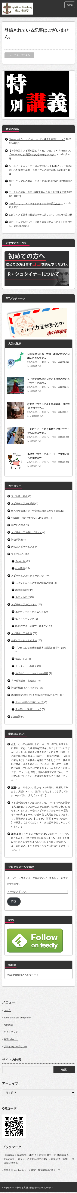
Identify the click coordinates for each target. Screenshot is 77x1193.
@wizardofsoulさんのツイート (23, 974)
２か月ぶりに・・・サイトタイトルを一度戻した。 (36, 203)
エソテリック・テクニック (29, 611)
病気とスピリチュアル (23, 546)
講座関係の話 (22, 590)
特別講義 (8, 1025)
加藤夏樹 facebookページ (17, 1170)
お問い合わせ (11, 1039)
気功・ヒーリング (24, 618)
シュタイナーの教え (26, 666)
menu (70, 5)
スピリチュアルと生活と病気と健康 (34, 583)
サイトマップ (11, 1032)
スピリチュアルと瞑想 (23, 503)
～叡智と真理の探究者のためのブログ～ (34, 1187)
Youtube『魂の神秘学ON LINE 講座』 (31, 517)
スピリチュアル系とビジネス (26, 532)
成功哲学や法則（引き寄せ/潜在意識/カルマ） (35, 695)
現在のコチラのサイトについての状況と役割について (37, 139)
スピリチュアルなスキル (24, 604)
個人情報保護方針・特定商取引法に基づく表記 (36, 510)
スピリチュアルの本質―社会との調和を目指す (33, 181)
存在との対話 (18, 525)
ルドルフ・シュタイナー (24, 640)
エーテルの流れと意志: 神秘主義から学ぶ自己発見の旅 (38, 192)
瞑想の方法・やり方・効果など (31, 626)
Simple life (20, 561)
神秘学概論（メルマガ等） (25, 687)
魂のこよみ (21, 658)
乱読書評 (16, 716)
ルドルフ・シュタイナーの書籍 (31, 673)
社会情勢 (20, 568)
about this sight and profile (17, 1017)
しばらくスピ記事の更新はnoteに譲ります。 (32, 214)
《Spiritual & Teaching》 (16, 1155)
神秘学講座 (17, 539)
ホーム (7, 1010)
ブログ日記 (17, 554)
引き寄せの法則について (28, 709)
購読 (13, 901)
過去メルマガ (22, 597)
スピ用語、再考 (19, 496)
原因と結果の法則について (29, 702)
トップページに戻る (19, 55)
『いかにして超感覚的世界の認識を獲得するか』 (41, 647)
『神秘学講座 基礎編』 (24, 680)
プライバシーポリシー (15, 1046)
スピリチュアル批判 (21, 633)
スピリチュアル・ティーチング (27, 575)
